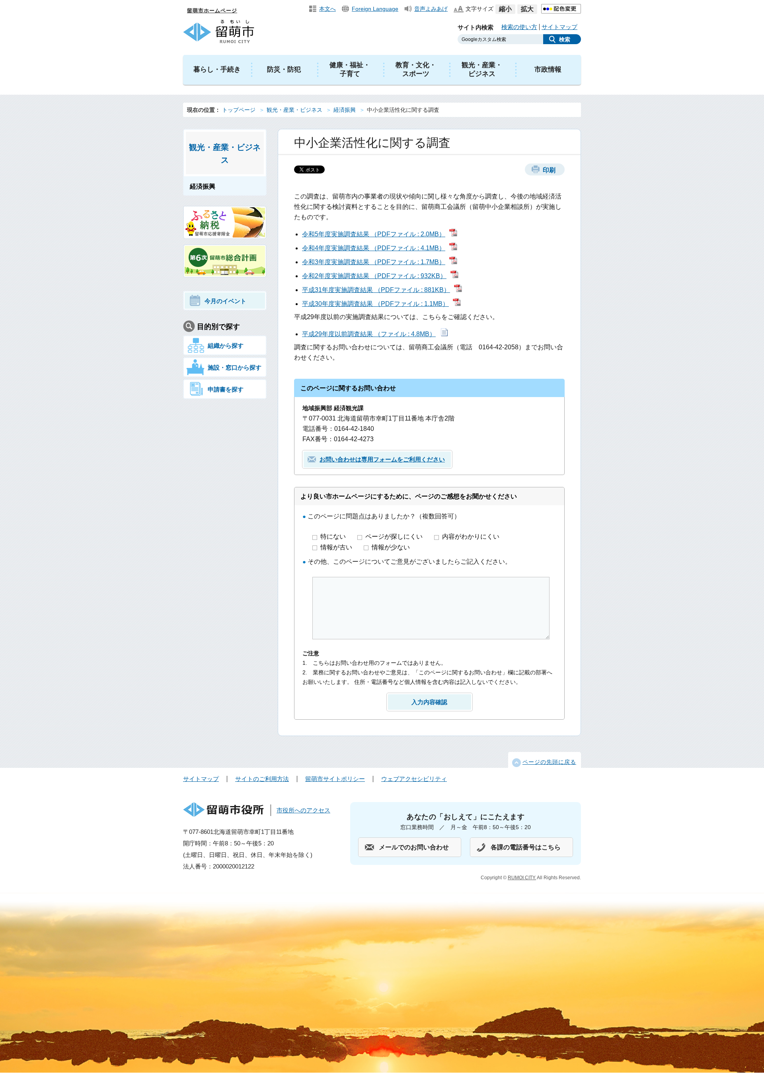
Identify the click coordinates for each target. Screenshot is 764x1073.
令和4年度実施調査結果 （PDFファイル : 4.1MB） (373, 248)
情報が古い (337, 547)
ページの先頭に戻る (549, 762)
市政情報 (547, 69)
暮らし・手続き (217, 69)
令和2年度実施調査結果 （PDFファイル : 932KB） (374, 276)
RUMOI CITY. (522, 877)
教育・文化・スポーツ (416, 69)
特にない (333, 536)
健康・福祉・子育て (349, 69)
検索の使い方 (519, 26)
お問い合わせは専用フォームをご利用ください (382, 459)
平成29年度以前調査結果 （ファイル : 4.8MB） (369, 334)
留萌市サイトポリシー (335, 778)
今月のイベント (225, 301)
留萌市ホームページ (212, 11)
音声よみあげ (431, 9)
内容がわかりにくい (470, 536)
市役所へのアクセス (303, 810)
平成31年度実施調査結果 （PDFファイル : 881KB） (376, 289)
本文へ (327, 9)
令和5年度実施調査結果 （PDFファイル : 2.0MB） (373, 234)
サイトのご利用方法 (262, 778)
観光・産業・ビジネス (482, 69)
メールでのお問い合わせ (414, 847)
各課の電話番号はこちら (526, 847)
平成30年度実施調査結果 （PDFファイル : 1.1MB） (375, 303)
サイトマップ (559, 26)
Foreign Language (375, 9)
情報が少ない (391, 547)
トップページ (238, 110)
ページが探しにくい (394, 536)
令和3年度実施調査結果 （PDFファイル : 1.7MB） (373, 262)
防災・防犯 (284, 69)
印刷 (549, 170)
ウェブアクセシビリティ (414, 778)
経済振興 (344, 110)
